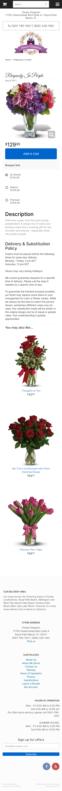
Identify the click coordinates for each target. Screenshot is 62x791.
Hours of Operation (31, 673)
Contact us (31, 666)
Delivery (31, 669)
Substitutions (31, 680)
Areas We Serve (31, 663)
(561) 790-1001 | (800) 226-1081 (32, 25)
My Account (31, 687)
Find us (31, 641)
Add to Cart (31, 154)
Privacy (31, 676)
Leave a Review (31, 683)
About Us (31, 659)
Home (8, 60)
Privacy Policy (15, 786)
